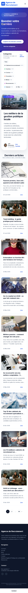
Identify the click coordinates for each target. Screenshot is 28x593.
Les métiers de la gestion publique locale (13, 116)
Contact (3, 556)
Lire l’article (17, 145)
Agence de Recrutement (10, 3)
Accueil (3, 550)
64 (19, 511)
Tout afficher (22, 55)
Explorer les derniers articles (12, 41)
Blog (2, 552)
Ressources (4, 560)
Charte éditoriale (5, 554)
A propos (3, 548)
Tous (6, 61)
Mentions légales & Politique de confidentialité (13, 558)
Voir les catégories (9, 46)
